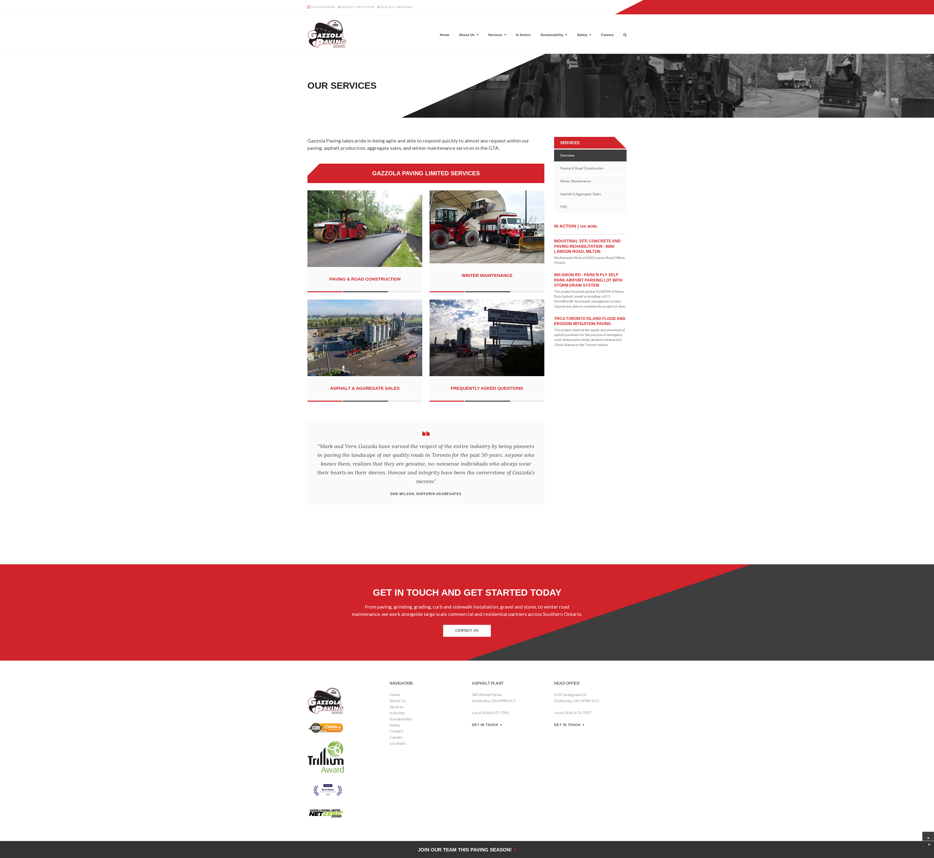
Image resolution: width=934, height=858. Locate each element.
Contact (396, 731)
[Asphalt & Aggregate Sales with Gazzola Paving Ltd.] (364, 377)
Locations (398, 743)
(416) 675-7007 (351, 7)
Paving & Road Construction (365, 279)
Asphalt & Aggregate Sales (365, 388)
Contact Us (614, 7)
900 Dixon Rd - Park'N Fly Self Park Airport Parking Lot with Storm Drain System (588, 280)
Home (444, 35)
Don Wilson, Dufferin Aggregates (425, 494)
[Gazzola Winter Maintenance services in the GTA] (487, 264)
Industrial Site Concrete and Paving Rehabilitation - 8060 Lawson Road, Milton (587, 246)
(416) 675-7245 (391, 7)
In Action (523, 35)
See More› (589, 226)
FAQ (563, 207)
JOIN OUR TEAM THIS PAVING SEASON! (466, 849)
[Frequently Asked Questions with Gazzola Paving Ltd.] (487, 377)
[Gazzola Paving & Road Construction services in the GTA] (364, 267)
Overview (567, 155)
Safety (582, 35)
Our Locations (322, 7)
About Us (467, 35)
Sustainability (551, 35)
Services (495, 35)
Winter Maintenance (487, 275)
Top (928, 837)
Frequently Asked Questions (487, 388)
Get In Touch (485, 725)
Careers (607, 35)
